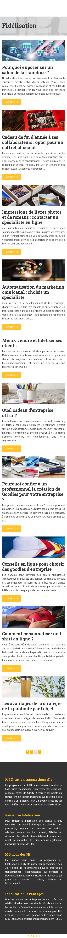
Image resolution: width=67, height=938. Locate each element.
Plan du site (33, 936)
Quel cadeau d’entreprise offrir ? (27, 412)
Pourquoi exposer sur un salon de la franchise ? (27, 69)
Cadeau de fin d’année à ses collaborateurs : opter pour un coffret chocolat (32, 142)
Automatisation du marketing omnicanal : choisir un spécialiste (33, 292)
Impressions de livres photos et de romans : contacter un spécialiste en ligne (32, 217)
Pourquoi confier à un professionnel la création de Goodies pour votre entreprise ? (32, 491)
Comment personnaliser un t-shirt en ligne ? (32, 636)
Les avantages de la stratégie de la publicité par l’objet (32, 706)
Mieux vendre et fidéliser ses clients (32, 343)
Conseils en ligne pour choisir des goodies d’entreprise (33, 566)
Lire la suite (11, 102)
